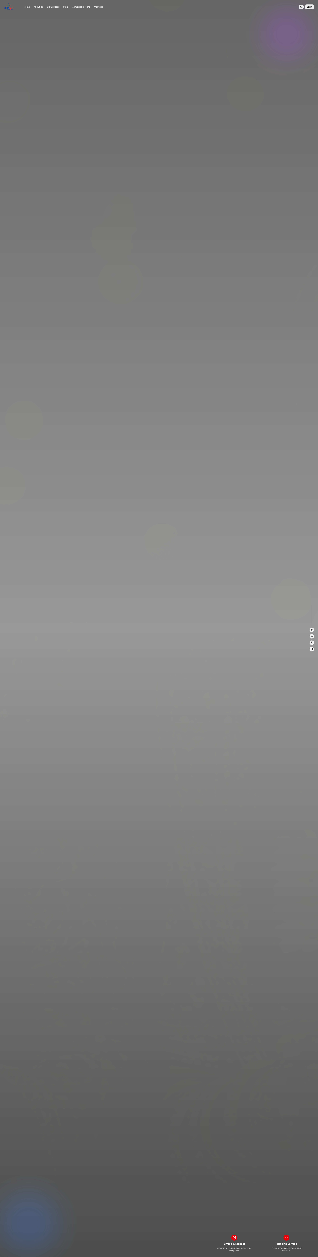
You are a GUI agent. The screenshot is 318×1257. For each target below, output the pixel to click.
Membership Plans (81, 6)
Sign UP (33, 647)
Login (309, 6)
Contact (98, 6)
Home (27, 6)
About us (38, 6)
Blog (65, 6)
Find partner (14, 647)
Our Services (53, 6)
